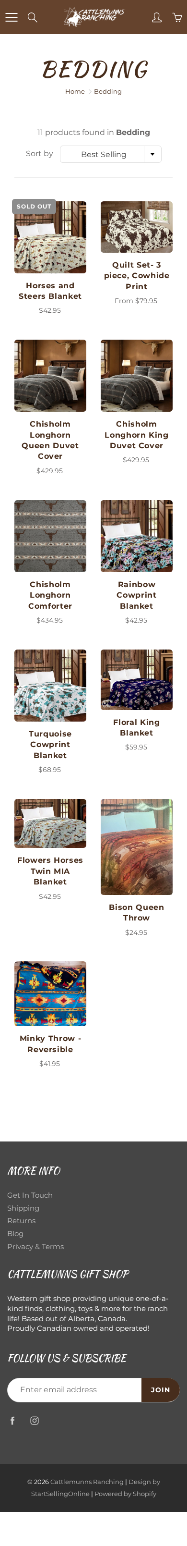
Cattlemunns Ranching (87, 1481)
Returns (21, 1220)
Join (160, 1390)
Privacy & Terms (35, 1246)
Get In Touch (30, 1195)
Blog (15, 1233)
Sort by (39, 153)
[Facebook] (12, 1420)
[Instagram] (34, 1420)
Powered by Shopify (125, 1493)
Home (75, 91)
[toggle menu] (11, 17)
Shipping (23, 1208)
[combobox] (111, 154)
